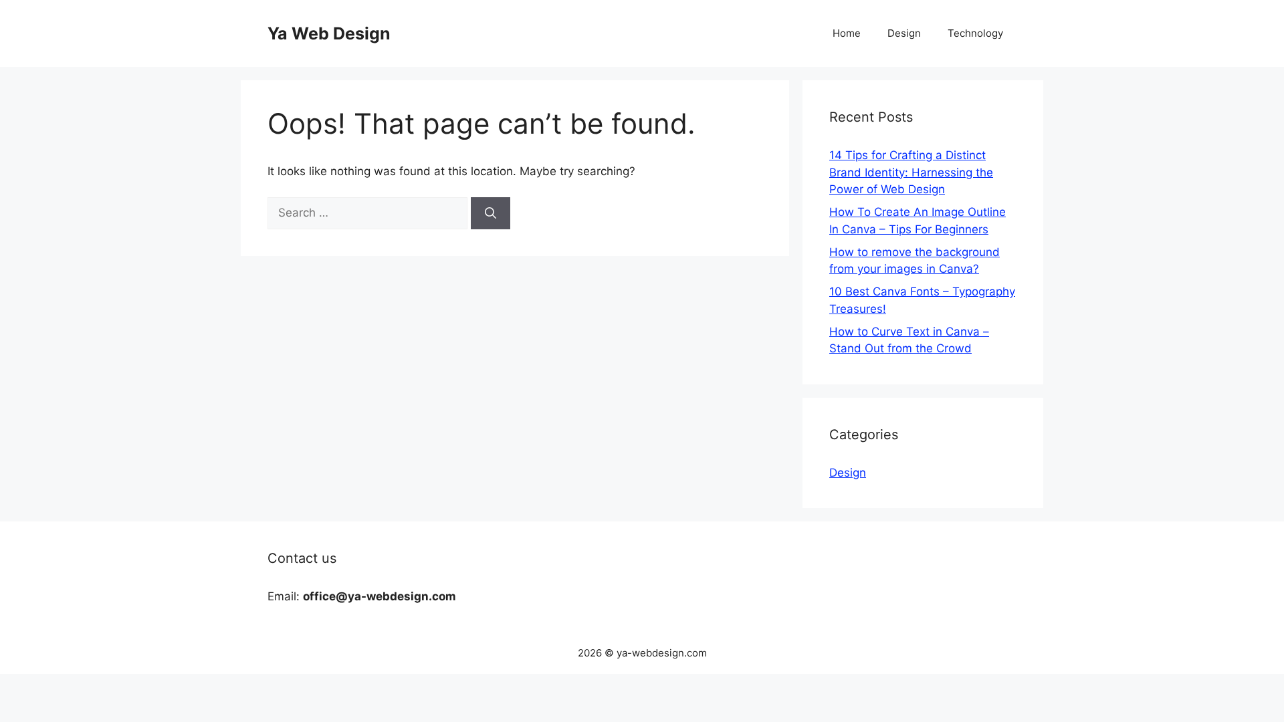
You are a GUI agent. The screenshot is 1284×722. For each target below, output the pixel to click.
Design (904, 33)
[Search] (490, 213)
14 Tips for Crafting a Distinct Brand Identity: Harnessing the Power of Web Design (911, 172)
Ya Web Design (329, 33)
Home (847, 33)
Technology (975, 33)
